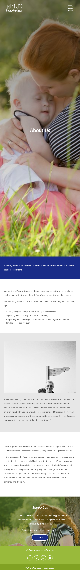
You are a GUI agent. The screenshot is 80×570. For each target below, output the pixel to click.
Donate (40, 537)
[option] (40, 128)
